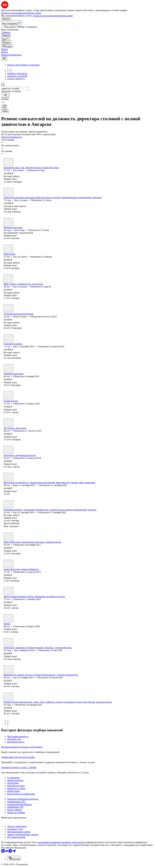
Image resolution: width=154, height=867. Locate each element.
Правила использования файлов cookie (53, 15)
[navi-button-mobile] (4, 58)
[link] (6, 42)
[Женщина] (8, 308)
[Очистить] (5, 95)
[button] (4, 49)
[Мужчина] (8, 162)
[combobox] (15, 88)
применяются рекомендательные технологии (61, 842)
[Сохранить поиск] (4, 107)
